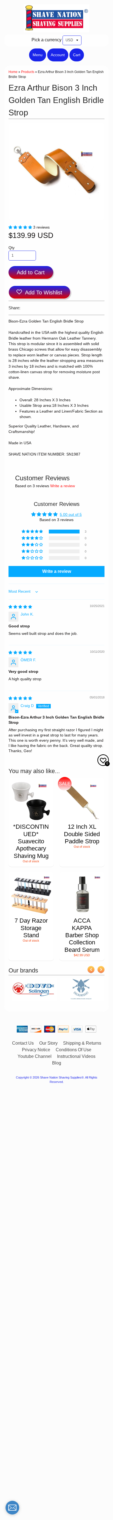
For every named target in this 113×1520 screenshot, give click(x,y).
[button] (21, 227)
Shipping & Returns (82, 1043)
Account (58, 55)
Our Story (48, 1043)
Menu (38, 55)
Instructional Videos (76, 1056)
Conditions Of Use (73, 1049)
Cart (76, 55)
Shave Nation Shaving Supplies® (62, 1077)
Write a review (62, 486)
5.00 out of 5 (71, 515)
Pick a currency (46, 39)
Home (13, 72)
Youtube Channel (35, 1056)
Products (27, 72)
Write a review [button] (56, 571)
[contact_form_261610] (12, 1507)
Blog (56, 1063)
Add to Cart (31, 272)
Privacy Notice (36, 1049)
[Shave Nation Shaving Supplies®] (56, 28)
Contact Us (23, 1043)
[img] (20, 607)
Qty (12, 248)
